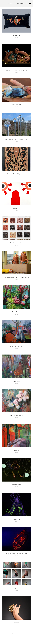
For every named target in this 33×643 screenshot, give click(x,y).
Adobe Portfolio (20, 640)
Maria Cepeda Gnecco (16, 3)
